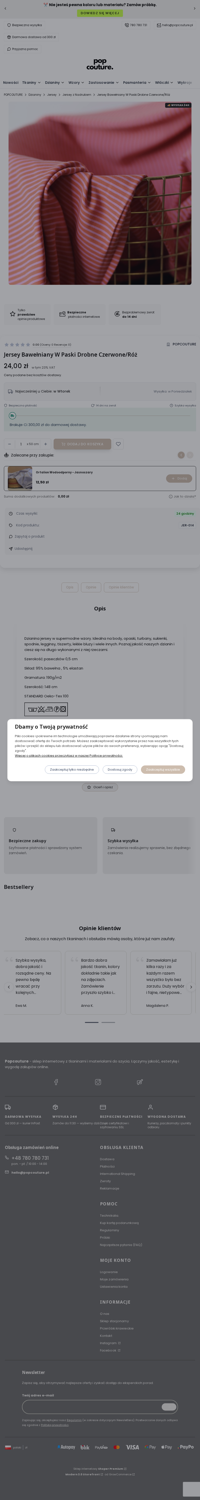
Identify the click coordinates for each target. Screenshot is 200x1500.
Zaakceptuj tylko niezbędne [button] (72, 769)
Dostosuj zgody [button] (120, 769)
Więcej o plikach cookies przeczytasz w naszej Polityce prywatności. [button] (69, 755)
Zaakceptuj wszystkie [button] (163, 769)
